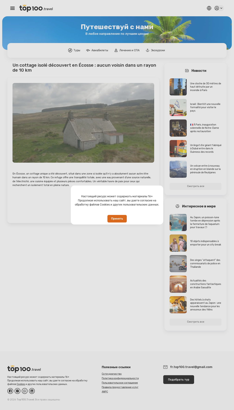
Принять (117, 218)
